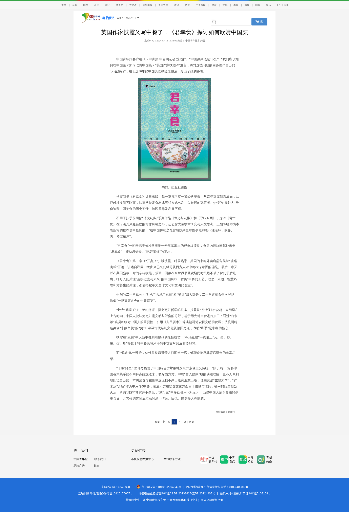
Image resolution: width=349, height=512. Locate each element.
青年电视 (147, 5)
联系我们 (100, 459)
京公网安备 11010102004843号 (161, 487)
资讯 (128, 18)
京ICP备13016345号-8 (115, 487)
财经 (107, 5)
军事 (235, 5)
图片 (85, 5)
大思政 (133, 5)
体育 (246, 5)
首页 (63, 5)
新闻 (74, 5)
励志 (214, 5)
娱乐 (268, 5)
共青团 (119, 5)
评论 (96, 5)
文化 (225, 5)
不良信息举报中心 (142, 459)
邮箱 (96, 465)
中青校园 (201, 5)
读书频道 (108, 18)
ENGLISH (282, 5)
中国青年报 (81, 459)
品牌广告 (79, 465)
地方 (257, 5)
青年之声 (163, 5)
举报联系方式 (172, 459)
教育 (187, 5)
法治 (176, 5)
